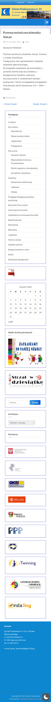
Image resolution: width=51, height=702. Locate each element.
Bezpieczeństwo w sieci (18, 249)
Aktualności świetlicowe (21, 182)
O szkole (12, 122)
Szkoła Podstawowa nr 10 (27, 8)
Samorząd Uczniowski (17, 210)
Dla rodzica (13, 127)
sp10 (27, 42)
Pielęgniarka (16, 146)
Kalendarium (16, 131)
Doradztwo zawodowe (20, 173)
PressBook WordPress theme (30, 699)
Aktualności (10, 98)
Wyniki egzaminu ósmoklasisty (24, 168)
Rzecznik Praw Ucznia (17, 205)
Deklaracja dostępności (18, 259)
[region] (25, 352)
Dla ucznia (12, 151)
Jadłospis (15, 187)
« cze (10, 321)
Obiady (14, 192)
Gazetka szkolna (15, 244)
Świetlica (12, 178)
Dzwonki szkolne (18, 155)
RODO (10, 254)
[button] (46, 697)
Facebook (20, 2)
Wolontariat (13, 225)
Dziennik (30, 2)
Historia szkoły (14, 240)
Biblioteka (12, 230)
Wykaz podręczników (20, 136)
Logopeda (12, 235)
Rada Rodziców (15, 220)
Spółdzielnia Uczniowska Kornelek (23, 215)
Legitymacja (16, 141)
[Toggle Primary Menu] (47, 22)
